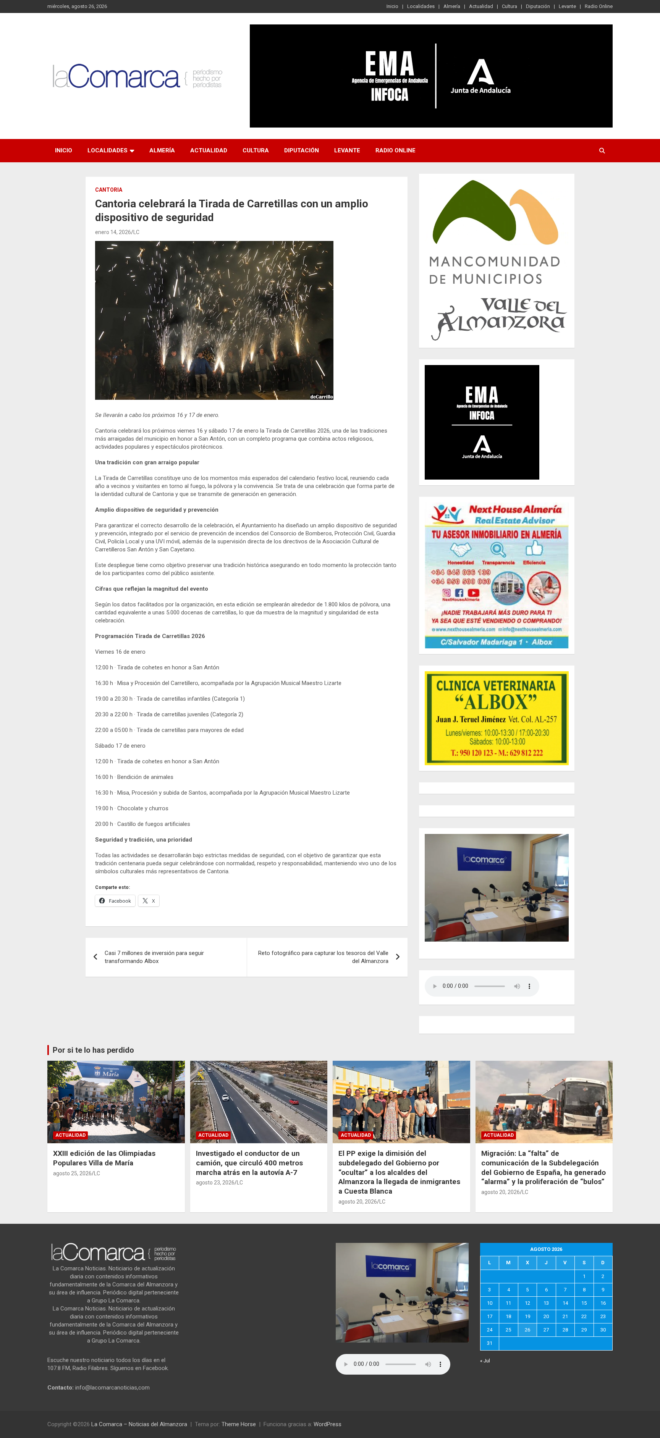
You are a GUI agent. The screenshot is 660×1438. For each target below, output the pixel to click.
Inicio (392, 6)
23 (603, 1316)
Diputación (538, 6)
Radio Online (599, 6)
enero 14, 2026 (113, 232)
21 (565, 1316)
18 (508, 1316)
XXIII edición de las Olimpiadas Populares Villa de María (104, 1158)
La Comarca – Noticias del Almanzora (139, 1424)
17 (489, 1316)
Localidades (421, 6)
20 (546, 1316)
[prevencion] (482, 368)
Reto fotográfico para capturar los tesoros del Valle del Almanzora (323, 957)
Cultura (509, 6)
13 (546, 1303)
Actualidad (481, 6)
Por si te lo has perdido (93, 1050)
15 (584, 1303)
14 (565, 1303)
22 (584, 1316)
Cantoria (108, 190)
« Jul (485, 1361)
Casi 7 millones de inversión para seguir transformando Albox (154, 957)
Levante (567, 6)
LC (136, 232)
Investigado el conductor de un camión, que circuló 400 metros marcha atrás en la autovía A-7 (249, 1162)
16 (603, 1303)
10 (489, 1303)
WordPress (327, 1424)
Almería (451, 6)
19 (527, 1316)
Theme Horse (239, 1424)
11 (508, 1303)
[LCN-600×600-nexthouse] (497, 506)
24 (489, 1330)
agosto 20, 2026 (357, 1202)
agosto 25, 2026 (72, 1173)
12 (527, 1303)
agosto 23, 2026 (215, 1182)
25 (508, 1330)
